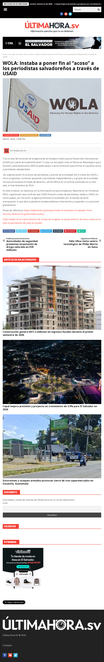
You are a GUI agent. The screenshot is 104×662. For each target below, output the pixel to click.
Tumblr (58, 231)
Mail (82, 231)
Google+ (34, 231)
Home (5, 54)
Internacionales (29, 135)
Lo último (45, 135)
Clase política (29, 54)
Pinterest (71, 231)
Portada (12, 54)
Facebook (9, 231)
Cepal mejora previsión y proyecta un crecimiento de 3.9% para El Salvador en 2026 (50, 408)
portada (19, 54)
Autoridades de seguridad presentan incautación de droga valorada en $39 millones (22, 244)
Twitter (22, 231)
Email (5, 503)
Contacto (7, 645)
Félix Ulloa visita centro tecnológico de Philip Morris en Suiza (81, 243)
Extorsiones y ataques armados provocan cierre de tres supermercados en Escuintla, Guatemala (48, 482)
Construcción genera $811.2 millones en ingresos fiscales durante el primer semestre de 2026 (48, 333)
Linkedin (47, 231)
